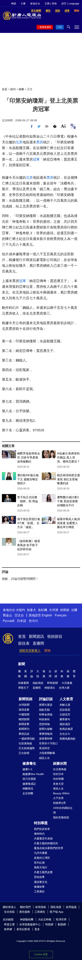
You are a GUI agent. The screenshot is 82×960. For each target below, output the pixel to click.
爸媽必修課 (66, 728)
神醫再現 (28, 788)
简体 (54, 3)
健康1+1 (27, 769)
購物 (47, 650)
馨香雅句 (64, 719)
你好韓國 (58, 778)
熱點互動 (44, 709)
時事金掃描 (45, 714)
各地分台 (35, 3)
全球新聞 (24, 704)
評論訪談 (46, 699)
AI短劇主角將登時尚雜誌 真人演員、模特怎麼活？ (68, 457)
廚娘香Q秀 (59, 802)
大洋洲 (53, 610)
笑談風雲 (64, 709)
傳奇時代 (39, 833)
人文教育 (66, 699)
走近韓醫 (28, 793)
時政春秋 (44, 719)
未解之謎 (64, 704)
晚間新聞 (24, 719)
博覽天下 (23, 687)
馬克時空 (44, 748)
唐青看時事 (45, 738)
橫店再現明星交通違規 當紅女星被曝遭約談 (68, 479)
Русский (8, 620)
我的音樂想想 (61, 817)
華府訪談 (24, 733)
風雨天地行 (40, 867)
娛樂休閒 (60, 763)
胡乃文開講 (29, 778)
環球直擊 (24, 709)
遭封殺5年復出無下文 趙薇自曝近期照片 (28, 479)
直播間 (38, 643)
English (47, 615)
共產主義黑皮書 (43, 872)
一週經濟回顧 (27, 738)
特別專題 (41, 823)
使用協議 (71, 907)
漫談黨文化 (40, 881)
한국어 (33, 620)
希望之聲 (9, 924)
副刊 (13, 89)
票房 (39, 142)
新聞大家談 (45, 704)
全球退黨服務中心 (30, 924)
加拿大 (31, 610)
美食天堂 (58, 783)
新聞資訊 (36, 636)
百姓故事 (39, 876)
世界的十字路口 (48, 743)
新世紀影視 (23, 929)
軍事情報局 (45, 733)
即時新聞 (52, 682)
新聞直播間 (45, 27)
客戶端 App (56, 911)
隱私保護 (56, 907)
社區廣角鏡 (25, 743)
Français (61, 615)
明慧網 (49, 924)
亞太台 (19, 615)
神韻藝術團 (26, 919)
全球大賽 (64, 687)
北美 (19, 142)
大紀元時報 (44, 919)
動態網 (62, 924)
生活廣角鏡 (59, 769)
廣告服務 (24, 911)
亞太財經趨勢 (27, 748)
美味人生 (58, 788)
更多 (37, 929)
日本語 (21, 620)
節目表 (24, 643)
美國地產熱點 (67, 738)
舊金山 (7, 615)
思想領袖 (44, 724)
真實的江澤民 (42, 857)
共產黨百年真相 (43, 838)
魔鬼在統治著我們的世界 (48, 848)
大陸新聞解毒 (47, 752)
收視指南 (40, 907)
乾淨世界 (61, 919)
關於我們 (25, 907)
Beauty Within (61, 793)
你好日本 (58, 774)
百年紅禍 (39, 862)
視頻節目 (54, 636)
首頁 (4, 89)
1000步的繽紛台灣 (62, 810)
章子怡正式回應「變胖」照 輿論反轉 (27, 501)
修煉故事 (39, 886)
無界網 (8, 929)
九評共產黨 (40, 852)
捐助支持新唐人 (30, 650)
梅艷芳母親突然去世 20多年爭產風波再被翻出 (28, 457)
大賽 (23, 3)
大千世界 (58, 798)
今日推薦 (67, 682)
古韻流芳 (64, 714)
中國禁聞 (24, 714)
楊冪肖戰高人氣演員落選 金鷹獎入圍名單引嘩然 (68, 523)
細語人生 (44, 757)
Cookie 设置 (41, 954)
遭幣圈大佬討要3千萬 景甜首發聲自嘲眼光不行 (68, 501)
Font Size (63, 125)
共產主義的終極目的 (46, 843)
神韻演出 (49, 687)
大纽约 (20, 610)
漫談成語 (64, 724)
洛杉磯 (42, 610)
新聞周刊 (24, 728)
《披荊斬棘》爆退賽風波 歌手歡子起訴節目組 (28, 545)
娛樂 (21, 89)
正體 (47, 3)
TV (60, 27)
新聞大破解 (45, 728)
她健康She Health (33, 774)
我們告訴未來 (42, 828)
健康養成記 (29, 783)
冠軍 (36, 159)
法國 (74, 610)
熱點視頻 (38, 682)
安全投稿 (9, 911)
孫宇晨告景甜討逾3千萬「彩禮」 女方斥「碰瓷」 (28, 523)
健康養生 (29, 763)
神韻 (13, 3)
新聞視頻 (25, 699)
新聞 (21, 664)
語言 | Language (70, 3)
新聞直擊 (24, 724)
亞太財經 (24, 752)
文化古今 (64, 733)
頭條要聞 (23, 682)
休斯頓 (64, 610)
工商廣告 (39, 891)
